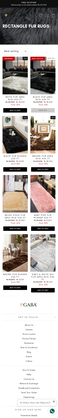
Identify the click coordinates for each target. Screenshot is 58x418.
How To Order (29, 370)
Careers (29, 329)
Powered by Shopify (29, 415)
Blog (29, 352)
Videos (29, 361)
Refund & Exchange (29, 383)
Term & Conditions (29, 347)
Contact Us (29, 379)
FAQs (29, 374)
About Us (29, 325)
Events (29, 356)
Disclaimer (29, 343)
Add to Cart (15, 110)
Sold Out (43, 110)
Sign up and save (28, 410)
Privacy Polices (29, 338)
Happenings (29, 397)
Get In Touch (28, 317)
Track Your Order (29, 392)
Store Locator (29, 334)
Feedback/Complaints (29, 388)
